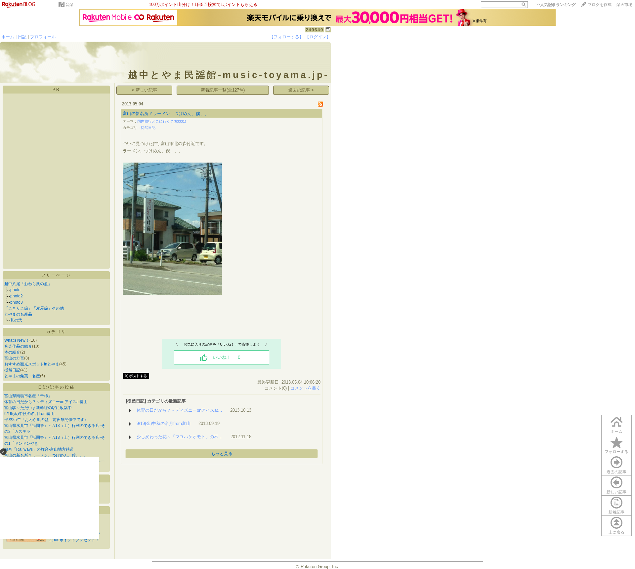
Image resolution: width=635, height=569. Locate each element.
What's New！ (16, 340)
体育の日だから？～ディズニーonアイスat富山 (46, 401)
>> (555, 4)
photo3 (16, 302)
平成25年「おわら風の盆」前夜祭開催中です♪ (45, 419)
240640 (314, 29)
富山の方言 (14, 358)
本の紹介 (12, 352)
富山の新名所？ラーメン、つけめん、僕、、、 (168, 113)
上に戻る (616, 532)
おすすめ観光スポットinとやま (31, 364)
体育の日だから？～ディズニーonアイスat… (179, 410)
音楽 (69, 4)
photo (15, 289)
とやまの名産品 (18, 314)
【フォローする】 (286, 36)
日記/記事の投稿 (56, 387)
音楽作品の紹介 (18, 346)
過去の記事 (616, 472)
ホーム (7, 36)
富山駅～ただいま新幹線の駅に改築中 (38, 407)
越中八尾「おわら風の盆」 (28, 284)
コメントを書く (305, 388)
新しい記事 (616, 492)
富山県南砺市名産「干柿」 (28, 396)
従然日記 (12, 370)
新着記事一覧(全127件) (223, 90)
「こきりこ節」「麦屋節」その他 (34, 308)
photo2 (16, 296)
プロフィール (43, 36)
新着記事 (616, 512)
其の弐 (16, 320)
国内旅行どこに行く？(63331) (161, 121)
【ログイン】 (318, 36)
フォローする (616, 451)
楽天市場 (624, 4)
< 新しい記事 (144, 90)
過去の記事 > (301, 90)
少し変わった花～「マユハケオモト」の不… (180, 436)
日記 (22, 36)
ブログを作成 (600, 4)
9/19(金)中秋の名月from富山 (29, 413)
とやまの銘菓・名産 (22, 376)
